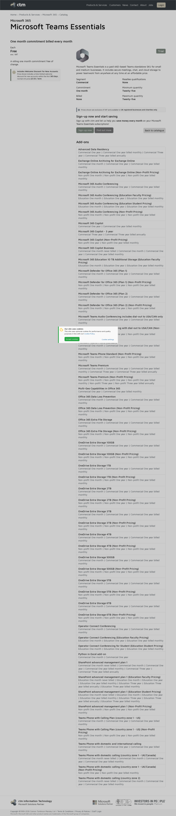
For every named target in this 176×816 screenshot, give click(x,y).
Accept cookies (72, 339)
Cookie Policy (89, 334)
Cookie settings (108, 339)
